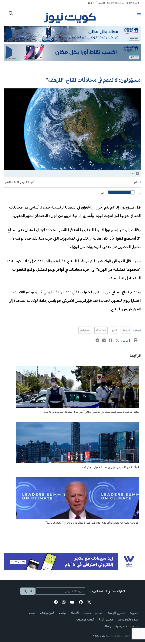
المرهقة (126, 330)
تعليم (87, 613)
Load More (72, 540)
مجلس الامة (106, 620)
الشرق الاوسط (116, 613)
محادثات (101, 330)
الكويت (134, 613)
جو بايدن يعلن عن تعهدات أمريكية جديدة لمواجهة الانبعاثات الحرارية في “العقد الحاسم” (92, 523)
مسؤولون (85, 330)
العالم (137, 182)
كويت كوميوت (85, 620)
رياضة (62, 613)
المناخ (114, 330)
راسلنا (107, 626)
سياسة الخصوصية (127, 626)
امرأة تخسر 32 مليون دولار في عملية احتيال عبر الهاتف (110, 467)
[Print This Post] (135, 341)
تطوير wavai (99, 635)
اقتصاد (74, 613)
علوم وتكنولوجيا (128, 620)
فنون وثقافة (47, 613)
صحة (32, 613)
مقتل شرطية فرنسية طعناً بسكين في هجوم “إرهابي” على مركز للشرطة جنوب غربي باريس (91, 412)
